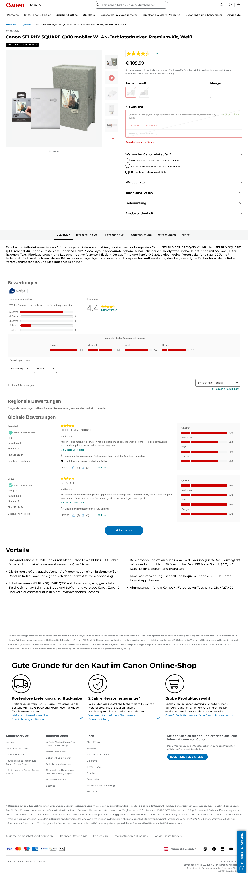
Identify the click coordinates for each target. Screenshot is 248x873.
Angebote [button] (234, 14)
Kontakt (10, 742)
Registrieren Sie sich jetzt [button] (187, 756)
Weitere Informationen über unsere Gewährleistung (111, 717)
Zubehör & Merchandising (101, 785)
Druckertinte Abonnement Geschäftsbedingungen (60, 772)
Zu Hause (11, 24)
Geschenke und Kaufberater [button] (203, 14)
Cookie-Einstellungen (167, 836)
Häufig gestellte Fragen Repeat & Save (23, 772)
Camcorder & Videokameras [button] (119, 14)
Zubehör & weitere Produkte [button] (161, 14)
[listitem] (111, 62)
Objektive (92, 760)
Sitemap (50, 785)
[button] (130, 92)
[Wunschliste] (230, 5)
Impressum (100, 836)
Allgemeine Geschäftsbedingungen (29, 836)
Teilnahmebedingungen (59, 764)
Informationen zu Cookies (131, 836)
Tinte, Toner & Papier (98, 754)
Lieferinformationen (17, 748)
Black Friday (93, 742)
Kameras (91, 748)
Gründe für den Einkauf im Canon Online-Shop (60, 744)
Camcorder (93, 779)
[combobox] (131, 5)
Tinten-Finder (94, 767)
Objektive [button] (89, 14)
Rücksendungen (15, 754)
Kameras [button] (13, 14)
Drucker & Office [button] (67, 14)
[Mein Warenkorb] (239, 5)
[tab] (63, 235)
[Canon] (15, 5)
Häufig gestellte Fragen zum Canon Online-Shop (21, 762)
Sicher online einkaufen (58, 757)
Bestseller (92, 791)
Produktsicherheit (56, 779)
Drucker (91, 773)
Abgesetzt (25, 24)
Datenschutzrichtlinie (73, 836)
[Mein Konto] (221, 5)
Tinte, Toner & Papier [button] (37, 14)
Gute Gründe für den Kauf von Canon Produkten (197, 715)
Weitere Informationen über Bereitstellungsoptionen (30, 717)
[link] (184, 118)
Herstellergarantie (56, 751)
